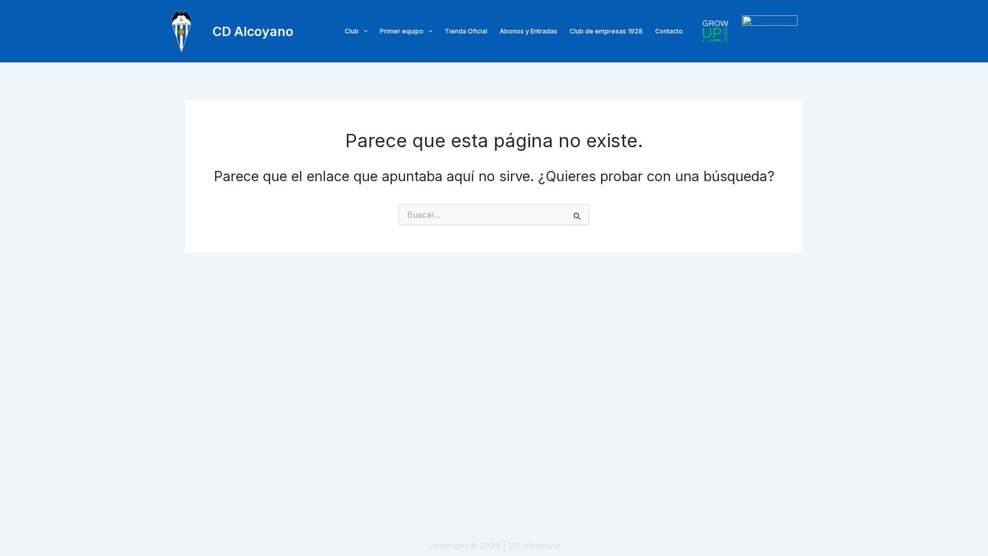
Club (352, 31)
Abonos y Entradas (528, 31)
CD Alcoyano (253, 31)
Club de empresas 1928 (606, 31)
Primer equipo (402, 31)
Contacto (669, 31)
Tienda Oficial (466, 31)
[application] (363, 31)
